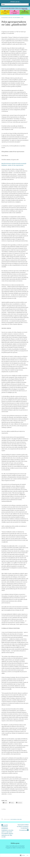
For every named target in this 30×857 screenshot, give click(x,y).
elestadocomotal (8, 17)
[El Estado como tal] (15, 11)
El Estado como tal (15, 1)
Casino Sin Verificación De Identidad (15, 846)
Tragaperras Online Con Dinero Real (15, 847)
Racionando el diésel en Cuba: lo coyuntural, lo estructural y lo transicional (22, 827)
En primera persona (16, 819)
